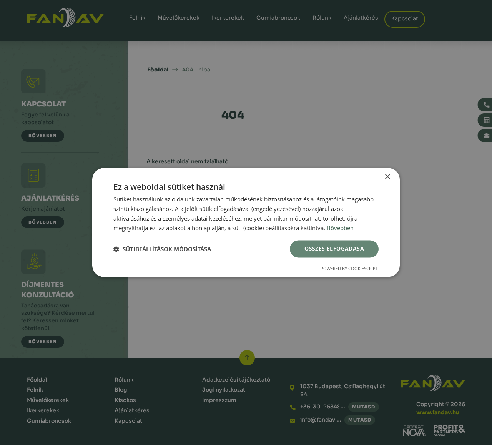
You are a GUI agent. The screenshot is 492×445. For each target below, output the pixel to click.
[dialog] (246, 222)
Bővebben (340, 228)
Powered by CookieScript (349, 269)
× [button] (387, 177)
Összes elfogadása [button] (334, 248)
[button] (162, 249)
